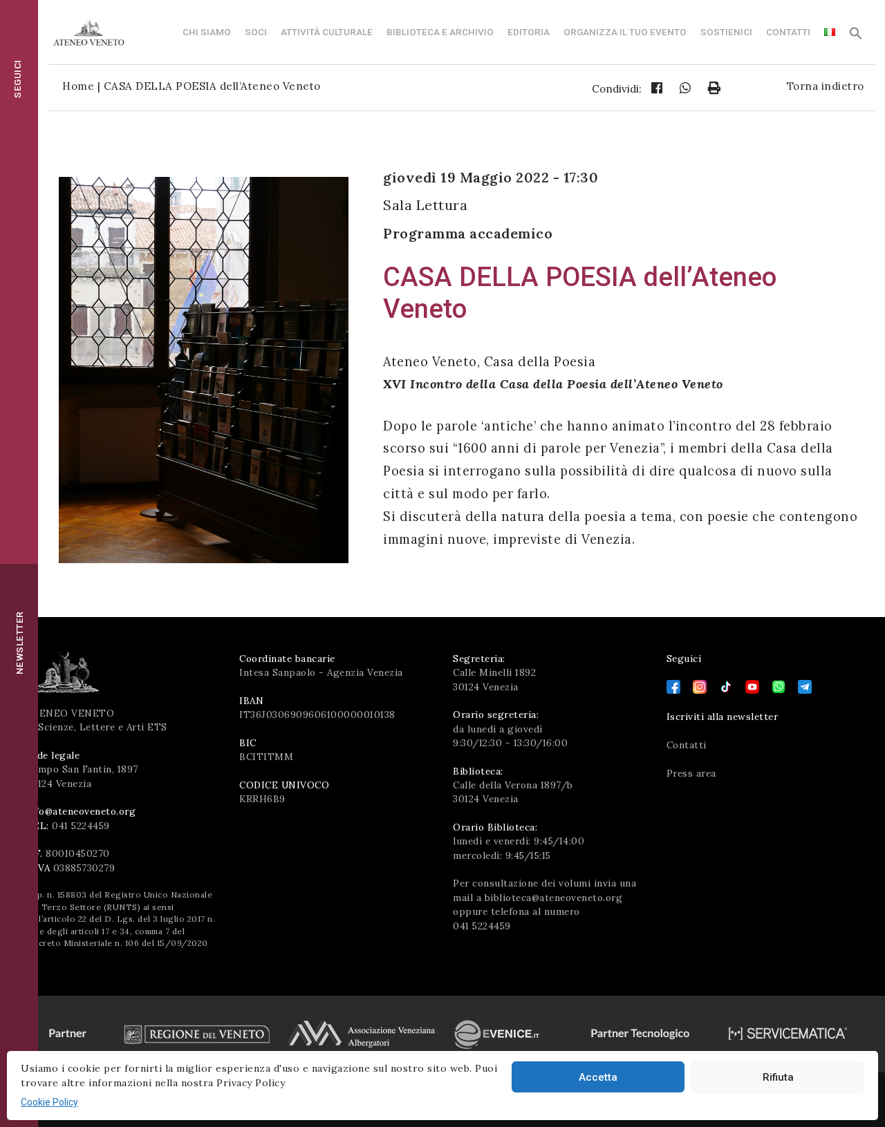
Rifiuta (778, 1077)
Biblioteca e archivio (440, 31)
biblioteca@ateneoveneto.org (554, 897)
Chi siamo (207, 31)
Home (78, 86)
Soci (256, 31)
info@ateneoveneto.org (81, 811)
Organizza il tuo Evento (625, 31)
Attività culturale (327, 31)
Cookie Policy (49, 1102)
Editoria (528, 31)
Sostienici (726, 31)
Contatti (788, 31)
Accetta (598, 1077)
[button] (856, 36)
